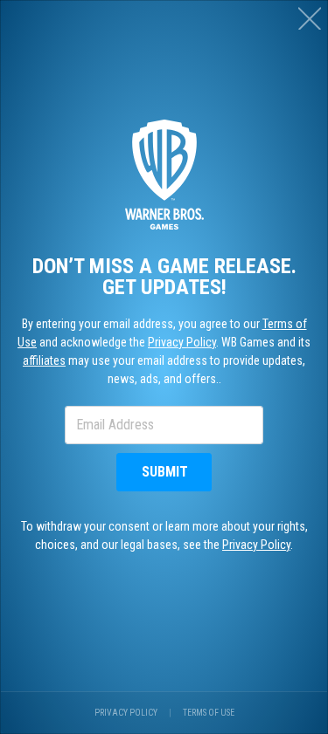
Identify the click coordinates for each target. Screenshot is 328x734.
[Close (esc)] (309, 18)
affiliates (44, 360)
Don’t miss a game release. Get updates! (164, 277)
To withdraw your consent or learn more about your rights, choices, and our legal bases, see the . (164, 535)
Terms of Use (208, 712)
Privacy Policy (182, 342)
